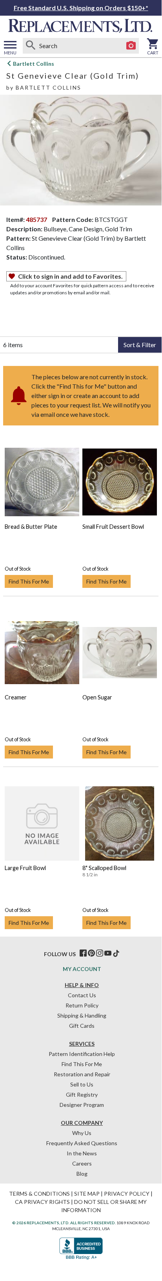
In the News (82, 1153)
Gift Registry (82, 1094)
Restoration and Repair (82, 1074)
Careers (82, 1163)
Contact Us (82, 995)
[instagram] (99, 953)
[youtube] (107, 953)
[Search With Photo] (131, 46)
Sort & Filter (140, 344)
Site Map (87, 1193)
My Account (82, 969)
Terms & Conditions (39, 1193)
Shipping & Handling (81, 1015)
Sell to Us (81, 1084)
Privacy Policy (126, 1193)
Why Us (81, 1133)
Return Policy (82, 1005)
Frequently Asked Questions (81, 1143)
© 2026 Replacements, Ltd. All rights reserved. (64, 1222)
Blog (81, 1173)
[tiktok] (116, 953)
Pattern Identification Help (82, 1053)
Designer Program (82, 1104)
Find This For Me (29, 581)
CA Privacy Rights (42, 1201)
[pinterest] (91, 953)
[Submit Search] (30, 46)
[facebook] (83, 953)
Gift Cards (82, 1025)
